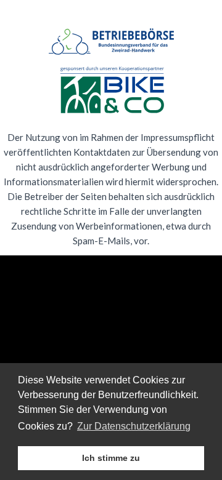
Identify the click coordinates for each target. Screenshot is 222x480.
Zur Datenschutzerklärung (134, 426)
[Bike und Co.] (111, 91)
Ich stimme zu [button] (111, 458)
